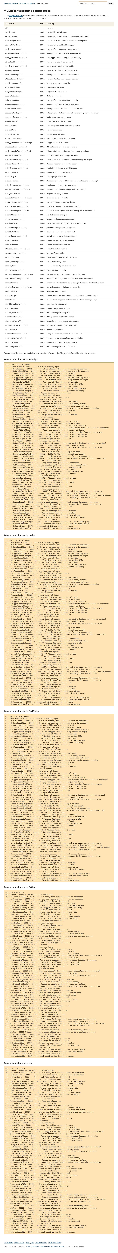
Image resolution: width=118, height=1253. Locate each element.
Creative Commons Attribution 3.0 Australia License (44, 1246)
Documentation (41, 1243)
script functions (16, 15)
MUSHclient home (54, 1243)
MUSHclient (32, 3)
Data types (30, 1243)
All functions (8, 1243)
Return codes (19, 1243)
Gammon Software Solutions (15, 3)
